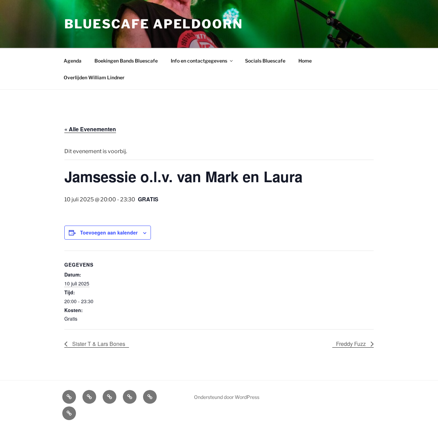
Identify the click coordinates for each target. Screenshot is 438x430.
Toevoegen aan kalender (109, 232)
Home (305, 61)
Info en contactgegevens (199, 61)
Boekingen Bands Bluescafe (126, 61)
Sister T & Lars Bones (98, 344)
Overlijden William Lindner (94, 77)
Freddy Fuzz (351, 344)
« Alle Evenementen (90, 129)
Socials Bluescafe (265, 61)
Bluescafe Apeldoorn (153, 23)
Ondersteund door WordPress (226, 397)
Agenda (72, 61)
